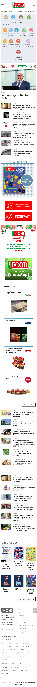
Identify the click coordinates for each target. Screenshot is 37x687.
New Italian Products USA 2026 (18, 564)
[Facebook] (2, 629)
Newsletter (22, 628)
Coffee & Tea (18, 494)
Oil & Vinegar (13, 646)
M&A (15, 410)
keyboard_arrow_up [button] (35, 610)
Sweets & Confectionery (21, 656)
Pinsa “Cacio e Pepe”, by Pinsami (14, 293)
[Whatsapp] (12, 629)
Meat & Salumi (18, 140)
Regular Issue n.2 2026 (30, 591)
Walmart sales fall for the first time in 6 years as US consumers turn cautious (24, 135)
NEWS (15, 670)
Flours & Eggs (5, 656)
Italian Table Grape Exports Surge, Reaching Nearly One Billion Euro (23, 453)
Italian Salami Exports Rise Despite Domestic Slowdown (23, 144)
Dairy (15, 103)
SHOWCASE (24, 670)
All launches (29, 405)
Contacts (21, 615)
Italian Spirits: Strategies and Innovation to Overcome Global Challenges (23, 463)
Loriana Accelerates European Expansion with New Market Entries (24, 126)
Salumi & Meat (6, 640)
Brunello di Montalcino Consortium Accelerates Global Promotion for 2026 (24, 528)
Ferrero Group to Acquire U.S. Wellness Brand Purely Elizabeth (23, 414)
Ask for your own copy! (25, 625)
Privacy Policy (22, 632)
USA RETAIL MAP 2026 (6, 566)
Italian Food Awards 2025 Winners (27, 11)
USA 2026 (18, 589)
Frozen (16, 149)
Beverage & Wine (19, 112)
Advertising (22, 619)
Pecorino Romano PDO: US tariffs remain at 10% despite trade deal (23, 479)
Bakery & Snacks (19, 122)
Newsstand (18, 162)
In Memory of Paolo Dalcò (14, 97)
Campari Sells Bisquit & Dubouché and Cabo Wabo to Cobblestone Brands (23, 433)
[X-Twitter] (9, 629)
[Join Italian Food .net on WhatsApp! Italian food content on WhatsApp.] (18, 280)
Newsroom (22, 622)
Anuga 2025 (12, 11)
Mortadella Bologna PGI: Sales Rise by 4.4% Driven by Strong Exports (24, 489)
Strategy (4, 663)
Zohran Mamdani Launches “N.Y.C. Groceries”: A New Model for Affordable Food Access (23, 517)
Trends (12, 663)
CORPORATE (5, 670)
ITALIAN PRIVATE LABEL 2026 (30, 566)
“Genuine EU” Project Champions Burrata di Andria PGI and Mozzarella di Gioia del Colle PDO (24, 443)
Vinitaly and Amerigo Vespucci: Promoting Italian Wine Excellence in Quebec (23, 507)
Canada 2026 (6, 590)
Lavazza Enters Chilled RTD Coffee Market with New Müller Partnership (23, 498)
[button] (2, 5)
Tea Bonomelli (11, 320)
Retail (16, 131)
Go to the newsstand (26, 599)
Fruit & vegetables (20, 449)
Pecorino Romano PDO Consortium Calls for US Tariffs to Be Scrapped (24, 107)
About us (21, 612)
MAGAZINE (5, 673)
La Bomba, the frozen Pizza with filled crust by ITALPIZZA (14, 350)
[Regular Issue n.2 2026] (18, 180)
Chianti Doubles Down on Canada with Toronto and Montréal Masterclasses (22, 116)
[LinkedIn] (6, 629)
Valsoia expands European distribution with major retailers (22, 153)
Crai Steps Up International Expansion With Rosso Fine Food (23, 423)
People (4, 92)
